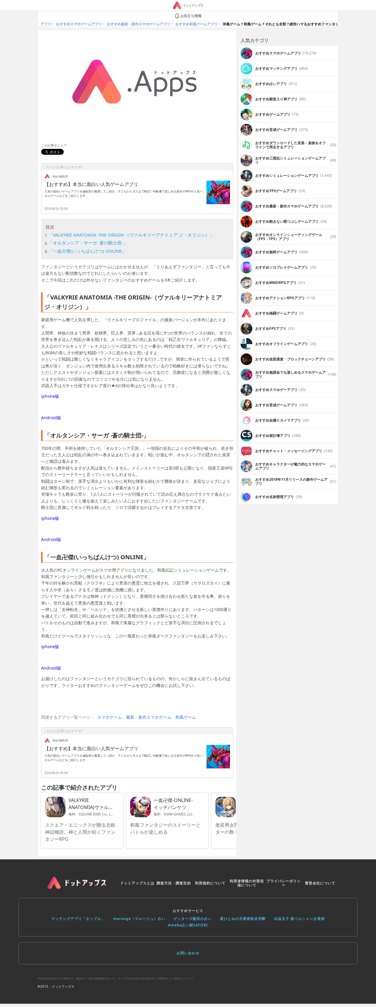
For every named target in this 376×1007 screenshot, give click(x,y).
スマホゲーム (109, 717)
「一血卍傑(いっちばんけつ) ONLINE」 (87, 251)
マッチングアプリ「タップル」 (78, 918)
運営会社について (320, 883)
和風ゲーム (185, 717)
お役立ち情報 (191, 15)
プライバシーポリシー (283, 883)
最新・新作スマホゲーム (148, 717)
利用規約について (210, 883)
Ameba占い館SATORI (188, 925)
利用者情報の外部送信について (247, 883)
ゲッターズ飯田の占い (193, 918)
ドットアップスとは (137, 883)
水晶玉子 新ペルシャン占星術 (299, 918)
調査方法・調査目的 (174, 883)
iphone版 (50, 396)
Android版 (51, 417)
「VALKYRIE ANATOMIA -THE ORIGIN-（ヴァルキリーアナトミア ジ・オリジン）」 (131, 235)
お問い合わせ (188, 953)
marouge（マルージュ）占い (139, 918)
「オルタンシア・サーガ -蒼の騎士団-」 (87, 243)
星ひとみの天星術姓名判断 (243, 918)
